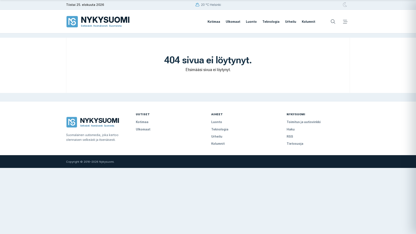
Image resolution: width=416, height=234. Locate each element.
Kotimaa (214, 21)
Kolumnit (308, 21)
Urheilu (290, 21)
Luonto (251, 21)
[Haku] (333, 21)
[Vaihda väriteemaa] (345, 5)
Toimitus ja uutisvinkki (304, 122)
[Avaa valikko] (345, 21)
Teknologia (271, 21)
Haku (291, 129)
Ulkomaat (233, 21)
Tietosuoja (295, 143)
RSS (290, 136)
